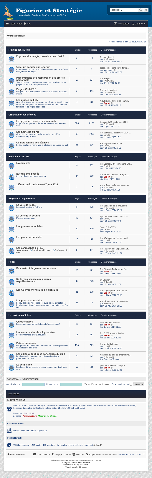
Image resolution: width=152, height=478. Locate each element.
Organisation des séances (22, 114)
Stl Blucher (105, 280)
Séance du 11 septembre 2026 (114, 122)
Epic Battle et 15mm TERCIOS (114, 216)
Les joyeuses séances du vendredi (36, 121)
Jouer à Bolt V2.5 (107, 227)
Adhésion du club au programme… (115, 355)
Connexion (13, 379)
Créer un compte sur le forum (33, 67)
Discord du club (107, 57)
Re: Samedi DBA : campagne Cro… (116, 164)
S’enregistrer (30, 379)
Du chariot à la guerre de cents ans (36, 268)
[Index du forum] (8, 12)
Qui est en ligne (16, 400)
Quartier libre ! (24, 321)
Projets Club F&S (26, 89)
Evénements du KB (19, 156)
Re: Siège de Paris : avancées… (114, 269)
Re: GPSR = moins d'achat (112, 333)
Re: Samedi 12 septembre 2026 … (115, 133)
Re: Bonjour (105, 78)
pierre (106, 271)
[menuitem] (27, 23)
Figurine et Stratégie (19, 50)
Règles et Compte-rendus (22, 198)
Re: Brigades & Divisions (111, 143)
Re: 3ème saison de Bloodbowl (114, 301)
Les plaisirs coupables (29, 237)
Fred (106, 166)
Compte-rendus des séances (32, 142)
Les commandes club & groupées (35, 332)
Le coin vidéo (24, 364)
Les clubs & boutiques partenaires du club (40, 354)
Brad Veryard (84, 463)
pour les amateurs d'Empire (112, 365)
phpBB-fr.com (81, 467)
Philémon (108, 59)
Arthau (107, 282)
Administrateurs (30, 416)
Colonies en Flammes (42, 250)
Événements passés (27, 173)
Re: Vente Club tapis (109, 344)
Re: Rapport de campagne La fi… (115, 249)
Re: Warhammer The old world (114, 238)
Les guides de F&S (27, 100)
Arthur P (97, 445)
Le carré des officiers (20, 315)
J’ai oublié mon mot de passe (97, 384)
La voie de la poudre (28, 215)
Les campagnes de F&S (29, 248)
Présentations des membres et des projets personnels (40, 78)
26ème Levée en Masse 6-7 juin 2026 (37, 184)
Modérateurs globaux (47, 416)
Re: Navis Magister (108, 90)
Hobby (12, 262)
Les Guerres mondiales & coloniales (37, 289)
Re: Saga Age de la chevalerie (113, 206)
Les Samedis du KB (27, 131)
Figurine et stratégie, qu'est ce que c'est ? (40, 56)
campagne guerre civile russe (113, 291)
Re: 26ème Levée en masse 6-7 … (116, 185)
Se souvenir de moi (121, 384)
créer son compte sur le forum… (114, 68)
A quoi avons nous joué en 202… (115, 101)
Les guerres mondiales (29, 226)
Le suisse (108, 92)
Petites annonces (26, 343)
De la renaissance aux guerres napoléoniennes (33, 280)
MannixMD (84, 465)
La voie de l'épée (26, 205)
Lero (106, 135)
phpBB (67, 460)
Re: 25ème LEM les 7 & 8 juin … (114, 174)
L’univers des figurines (110, 322)
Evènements (23, 163)
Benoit (107, 103)
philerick (107, 303)
